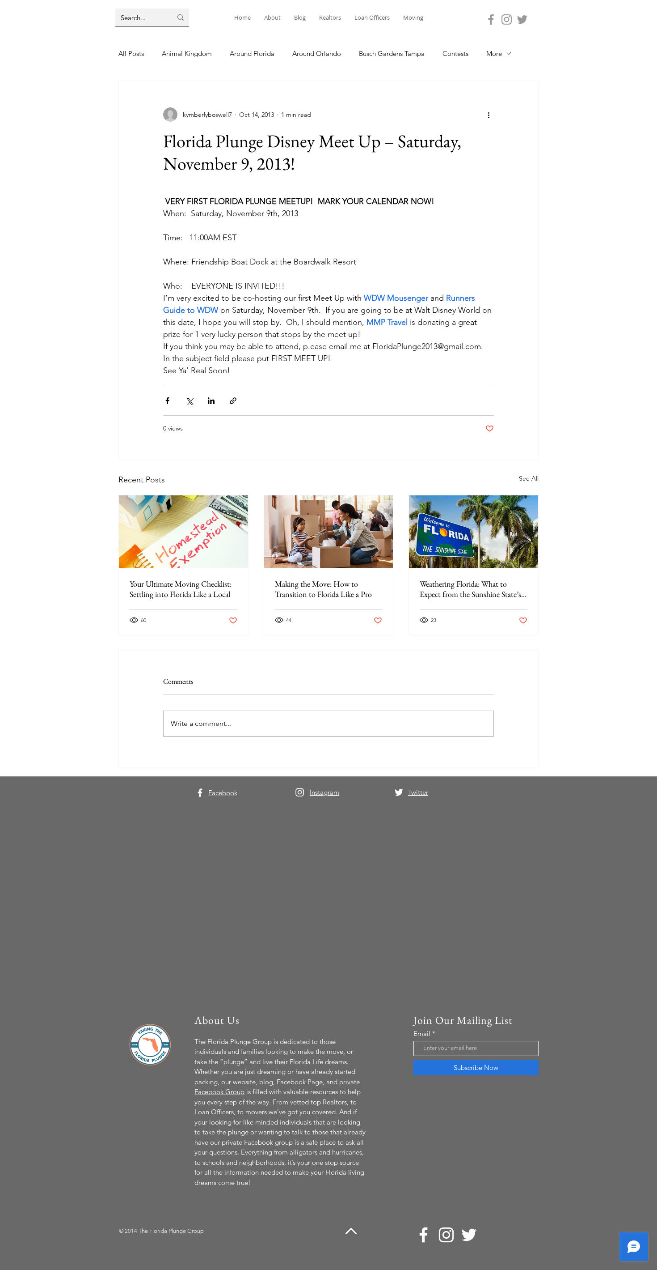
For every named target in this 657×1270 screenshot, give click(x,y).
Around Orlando (316, 53)
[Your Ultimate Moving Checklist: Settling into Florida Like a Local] (183, 531)
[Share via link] (233, 400)
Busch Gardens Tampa (392, 53)
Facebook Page (300, 1082)
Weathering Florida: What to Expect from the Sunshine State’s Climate (470, 589)
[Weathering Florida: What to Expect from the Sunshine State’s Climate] (473, 531)
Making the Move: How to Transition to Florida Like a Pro (323, 589)
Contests (455, 53)
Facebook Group (219, 1091)
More (494, 53)
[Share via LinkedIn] (211, 400)
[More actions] (488, 114)
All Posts (131, 53)
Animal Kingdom (187, 53)
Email (421, 1033)
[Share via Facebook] (167, 400)
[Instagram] (507, 19)
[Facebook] (491, 19)
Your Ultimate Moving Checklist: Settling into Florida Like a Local (181, 589)
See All (529, 478)
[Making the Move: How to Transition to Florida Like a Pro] (328, 531)
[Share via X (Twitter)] (189, 400)
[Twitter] (522, 19)
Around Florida (252, 53)
